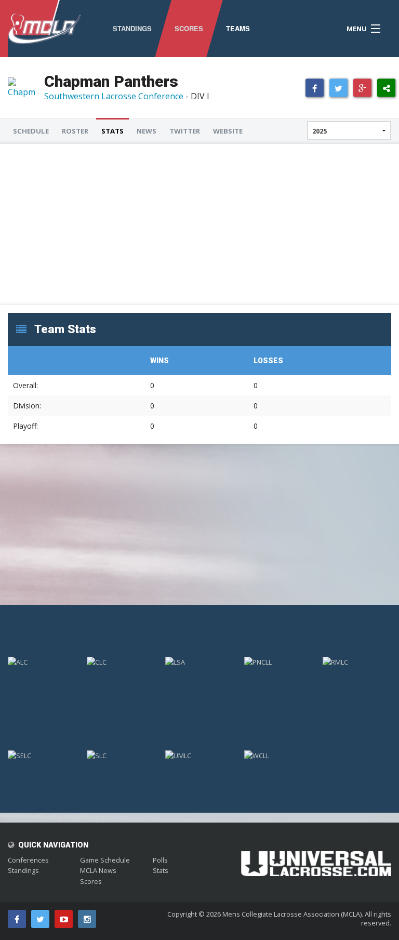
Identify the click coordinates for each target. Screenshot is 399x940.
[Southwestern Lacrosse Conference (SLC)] (121, 755)
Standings (23, 870)
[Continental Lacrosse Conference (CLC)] (121, 661)
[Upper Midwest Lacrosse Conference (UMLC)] (199, 755)
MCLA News (98, 870)
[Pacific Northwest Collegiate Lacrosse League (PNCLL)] (278, 661)
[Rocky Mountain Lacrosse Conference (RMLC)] (357, 661)
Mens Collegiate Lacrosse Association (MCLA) (292, 914)
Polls (160, 860)
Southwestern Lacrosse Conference (113, 96)
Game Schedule (105, 860)
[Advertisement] (199, 224)
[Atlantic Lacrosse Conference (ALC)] (42, 661)
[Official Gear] (316, 856)
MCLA (44, 28)
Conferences (28, 860)
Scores (91, 881)
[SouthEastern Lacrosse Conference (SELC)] (42, 755)
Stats (160, 870)
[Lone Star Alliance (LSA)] (199, 661)
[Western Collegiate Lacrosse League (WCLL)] (278, 755)
